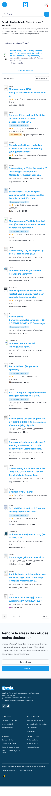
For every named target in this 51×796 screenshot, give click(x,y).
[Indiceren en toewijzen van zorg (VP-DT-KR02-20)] (6, 533)
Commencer (25, 668)
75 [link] (14, 616)
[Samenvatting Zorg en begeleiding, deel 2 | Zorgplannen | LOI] (6, 249)
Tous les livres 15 (25, 70)
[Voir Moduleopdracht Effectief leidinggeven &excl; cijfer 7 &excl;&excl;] (25, 348)
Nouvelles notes (32, 744)
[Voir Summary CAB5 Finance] (25, 493)
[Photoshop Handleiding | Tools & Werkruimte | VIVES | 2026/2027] (6, 596)
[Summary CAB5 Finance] (6, 490)
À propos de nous (7, 728)
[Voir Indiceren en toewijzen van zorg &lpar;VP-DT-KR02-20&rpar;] (25, 539)
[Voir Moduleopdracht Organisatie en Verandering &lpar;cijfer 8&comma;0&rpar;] (25, 274)
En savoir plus (25, 662)
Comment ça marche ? (9, 720)
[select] (42, 78)
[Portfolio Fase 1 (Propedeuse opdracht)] (6, 365)
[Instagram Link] (4, 706)
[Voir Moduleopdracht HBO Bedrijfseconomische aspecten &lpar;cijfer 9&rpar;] (25, 95)
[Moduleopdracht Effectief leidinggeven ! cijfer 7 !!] (6, 342)
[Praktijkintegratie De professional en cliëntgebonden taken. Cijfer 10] (6, 391)
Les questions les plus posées (36, 724)
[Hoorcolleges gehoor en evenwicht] (6, 556)
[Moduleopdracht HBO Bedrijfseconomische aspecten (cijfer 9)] (6, 88)
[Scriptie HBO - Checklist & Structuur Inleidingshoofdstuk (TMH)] (6, 507)
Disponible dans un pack (18, 126)
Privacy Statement (26, 771)
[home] (25, 4)
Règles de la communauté (10, 747)
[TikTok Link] (8, 706)
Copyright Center (7, 740)
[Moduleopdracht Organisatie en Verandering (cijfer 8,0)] (6, 269)
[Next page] (19, 616)
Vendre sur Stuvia (8, 724)
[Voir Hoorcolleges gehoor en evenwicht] (25, 559)
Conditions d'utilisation (9, 771)
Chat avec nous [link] (32, 728)
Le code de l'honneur (9, 744)
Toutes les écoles (32, 740)
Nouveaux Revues (33, 747)
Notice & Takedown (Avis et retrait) (11, 752)
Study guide (31, 731)
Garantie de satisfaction (35, 720)
